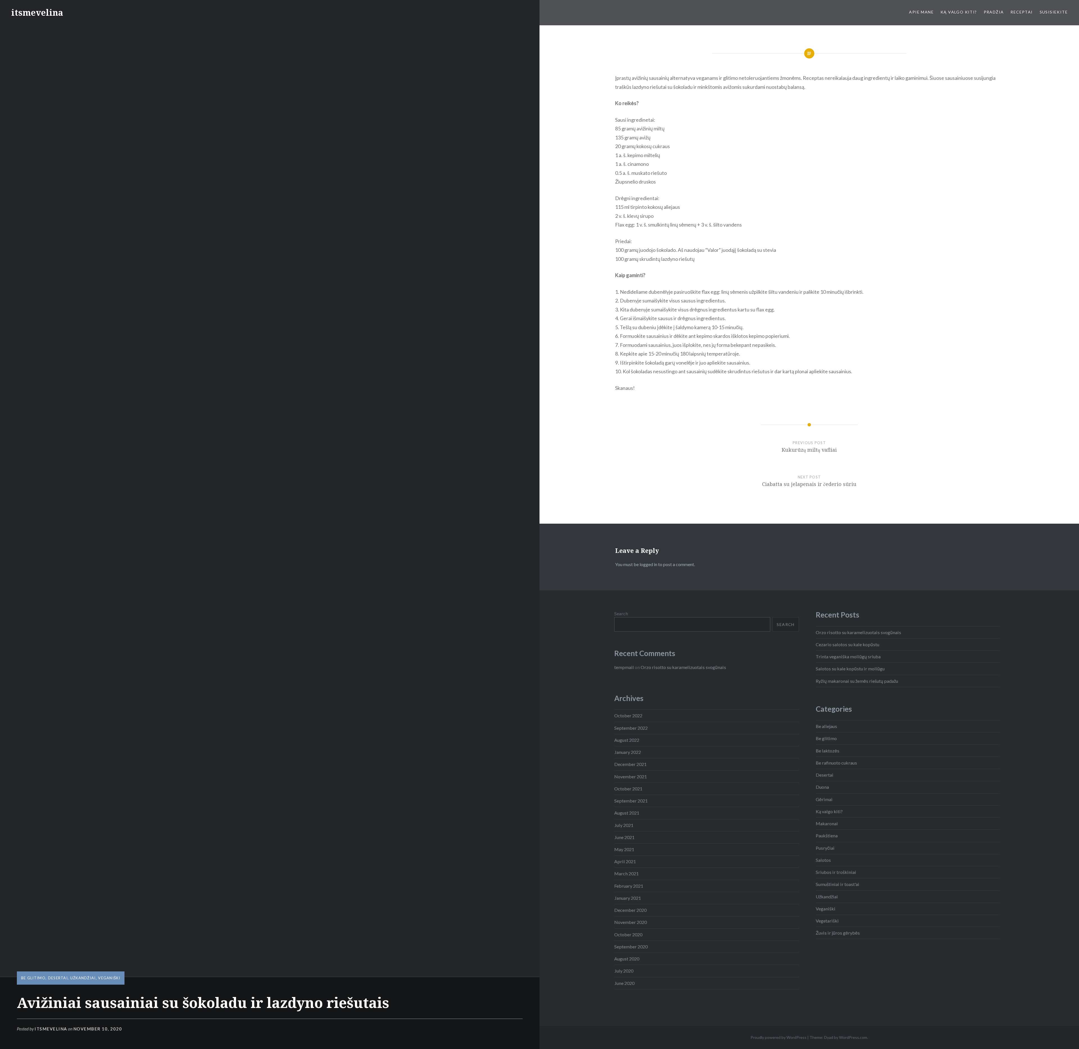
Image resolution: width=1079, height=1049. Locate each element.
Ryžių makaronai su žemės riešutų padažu (857, 681)
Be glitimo (33, 978)
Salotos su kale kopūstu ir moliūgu (850, 668)
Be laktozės (827, 750)
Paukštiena (827, 835)
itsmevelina (37, 12)
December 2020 (630, 910)
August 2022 (626, 740)
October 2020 (628, 934)
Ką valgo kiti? (958, 12)
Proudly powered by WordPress (778, 1037)
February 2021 (628, 886)
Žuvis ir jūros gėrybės (838, 932)
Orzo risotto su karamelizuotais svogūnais (858, 632)
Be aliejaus (826, 726)
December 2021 (630, 764)
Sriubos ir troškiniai (836, 872)
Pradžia (994, 12)
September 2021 (631, 800)
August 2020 (626, 958)
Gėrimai (824, 799)
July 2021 (623, 825)
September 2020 (631, 946)
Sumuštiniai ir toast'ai (837, 884)
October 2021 (628, 788)
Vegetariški (827, 920)
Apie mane (921, 12)
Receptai (1021, 12)
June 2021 (624, 837)
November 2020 (630, 922)
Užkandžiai (83, 978)
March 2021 (626, 873)
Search (621, 613)
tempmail (624, 667)
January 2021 (627, 898)
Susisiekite (1054, 12)
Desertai (58, 978)
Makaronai (827, 823)
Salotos (823, 860)
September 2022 (631, 728)
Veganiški (109, 978)
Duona (822, 787)
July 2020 (623, 970)
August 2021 (626, 812)
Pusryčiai (825, 848)
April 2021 (625, 861)
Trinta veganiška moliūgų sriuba (848, 656)
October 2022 (628, 715)
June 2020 (624, 983)
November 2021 (630, 776)
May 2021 (624, 849)
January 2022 (627, 752)
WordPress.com (853, 1037)
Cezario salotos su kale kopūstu (847, 644)
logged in (648, 564)
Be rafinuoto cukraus (836, 762)
